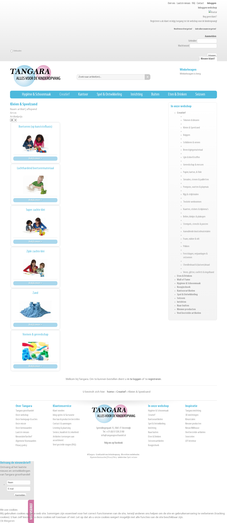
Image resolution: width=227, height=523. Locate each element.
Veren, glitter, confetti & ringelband (198, 272)
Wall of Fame (183, 279)
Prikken (186, 246)
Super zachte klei (35, 210)
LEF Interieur (190, 441)
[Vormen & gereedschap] (35, 351)
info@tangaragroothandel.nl (113, 435)
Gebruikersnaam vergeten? (205, 29)
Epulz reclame (132, 457)
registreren (154, 379)
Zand (35, 293)
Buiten (155, 94)
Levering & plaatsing (62, 428)
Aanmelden (210, 36)
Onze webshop (22, 415)
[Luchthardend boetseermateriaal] (35, 185)
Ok (1, 521)
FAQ (193, 3)
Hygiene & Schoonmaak (189, 283)
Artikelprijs (16, 116)
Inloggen (211, 3)
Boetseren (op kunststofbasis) (35, 127)
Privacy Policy (112, 457)
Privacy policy (21, 445)
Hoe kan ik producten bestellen (66, 419)
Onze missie (21, 423)
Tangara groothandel (25, 410)
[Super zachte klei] (35, 226)
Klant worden (58, 410)
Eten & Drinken (177, 94)
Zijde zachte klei (35, 251)
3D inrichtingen (191, 415)
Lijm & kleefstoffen (191, 157)
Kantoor (83, 94)
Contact (200, 3)
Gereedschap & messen (193, 164)
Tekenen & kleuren (191, 120)
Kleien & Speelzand (191, 127)
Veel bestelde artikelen (189, 313)
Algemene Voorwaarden (26, 441)
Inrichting (137, 94)
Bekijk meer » (35, 158)
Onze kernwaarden (24, 428)
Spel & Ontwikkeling (109, 94)
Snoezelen (189, 436)
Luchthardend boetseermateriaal (35, 168)
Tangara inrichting (193, 410)
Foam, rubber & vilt (191, 239)
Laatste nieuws (183, 3)
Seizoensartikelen (156, 441)
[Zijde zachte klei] (35, 268)
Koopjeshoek (183, 287)
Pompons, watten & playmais (196, 187)
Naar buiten (183, 305)
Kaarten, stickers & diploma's (195, 209)
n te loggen (134, 379)
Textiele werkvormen (192, 202)
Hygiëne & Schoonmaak (36, 94)
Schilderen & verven (191, 142)
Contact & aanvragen (62, 423)
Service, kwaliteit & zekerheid (66, 432)
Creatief (64, 94)
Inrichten (181, 302)
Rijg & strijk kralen (191, 194)
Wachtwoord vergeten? (183, 29)
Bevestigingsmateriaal (193, 150)
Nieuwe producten (186, 309)
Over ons (171, 3)
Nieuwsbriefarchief (24, 436)
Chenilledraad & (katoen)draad (196, 265)
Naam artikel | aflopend (23, 109)
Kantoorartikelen (186, 291)
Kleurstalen (190, 419)
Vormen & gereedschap (35, 334)
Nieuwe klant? (208, 58)
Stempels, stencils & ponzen (195, 224)
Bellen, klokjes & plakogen (194, 216)
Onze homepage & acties (27, 419)
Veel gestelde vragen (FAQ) (64, 444)
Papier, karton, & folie (192, 172)
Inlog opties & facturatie (63, 415)
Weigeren (9, 521)
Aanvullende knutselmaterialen (196, 231)
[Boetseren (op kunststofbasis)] (35, 143)
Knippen (186, 135)
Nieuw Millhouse (192, 428)
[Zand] (35, 309)
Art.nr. (13, 113)
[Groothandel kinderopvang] (113, 422)
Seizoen (200, 94)
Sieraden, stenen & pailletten (196, 179)
